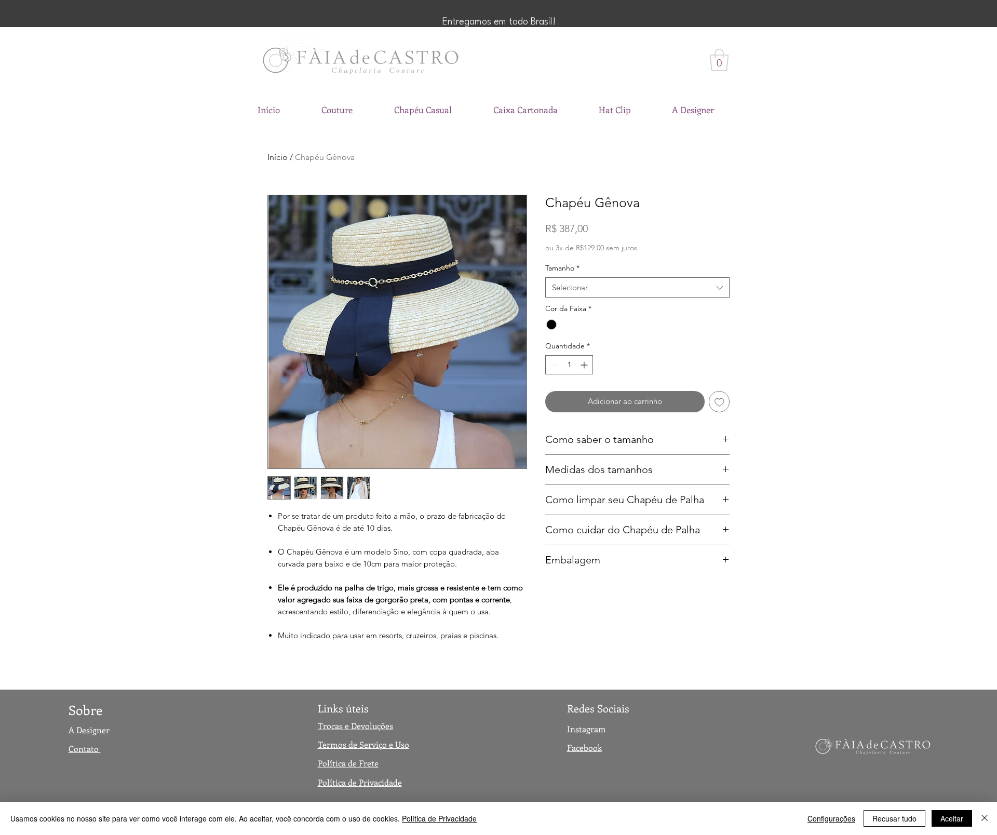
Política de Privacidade (439, 818)
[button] (719, 60)
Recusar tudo (894, 818)
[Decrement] (553, 365)
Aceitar (951, 818)
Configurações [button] (831, 818)
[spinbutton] (569, 365)
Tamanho (562, 268)
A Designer (89, 729)
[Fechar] (984, 818)
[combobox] (637, 287)
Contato (85, 748)
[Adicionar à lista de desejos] (719, 401)
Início (277, 157)
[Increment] (584, 365)
